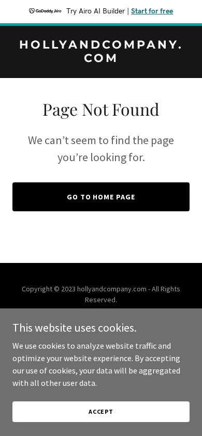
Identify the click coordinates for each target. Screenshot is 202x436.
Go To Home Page (101, 196)
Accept (101, 411)
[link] (101, 59)
